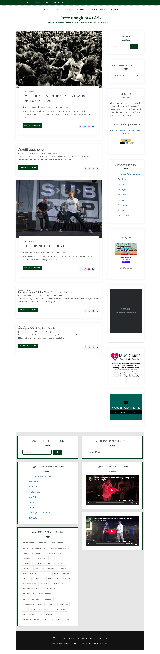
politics (48, 599)
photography (45, 594)
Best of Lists (57, 543)
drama (63, 568)
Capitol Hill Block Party (35, 558)
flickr (66, 573)
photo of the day (31, 599)
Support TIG (98, 10)
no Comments (63, 107)
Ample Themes (100, 644)
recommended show (32, 604)
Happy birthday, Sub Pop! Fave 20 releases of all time (46, 292)
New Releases (60, 584)
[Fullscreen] (136, 503)
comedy (59, 563)
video (67, 619)
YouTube (122, 195)
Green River (24, 148)
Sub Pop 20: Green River (45, 246)
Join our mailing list (54, 2)
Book (25, 548)
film (56, 573)
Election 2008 (29, 573)
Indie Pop (67, 578)
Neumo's (45, 584)
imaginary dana (27, 332)
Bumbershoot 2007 (58, 548)
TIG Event (55, 619)
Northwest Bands (31, 589)
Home (45, 10)
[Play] (88, 503)
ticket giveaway (47, 614)
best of (42, 543)
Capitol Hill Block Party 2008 (37, 563)
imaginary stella (32, 252)
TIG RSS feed (124, 215)
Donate (28, 2)
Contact (81, 10)
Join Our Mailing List (129, 174)
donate (114, 130)
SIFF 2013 (61, 609)
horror (26, 578)
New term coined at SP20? (31, 150)
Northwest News (52, 589)
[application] (112, 490)
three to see (29, 614)
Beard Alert (29, 543)
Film (68, 10)
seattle (64, 604)
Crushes (26, 568)
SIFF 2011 (48, 609)
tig (45, 619)
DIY (36, 568)
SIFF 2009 (35, 609)
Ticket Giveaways (31, 619)
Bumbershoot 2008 (31, 553)
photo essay (28, 594)
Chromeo (29, 92)
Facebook (122, 179)
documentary (49, 568)
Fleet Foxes (24, 290)
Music (57, 10)
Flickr (121, 200)
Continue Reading (32, 125)
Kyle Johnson (30, 107)
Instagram (123, 189)
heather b (24, 153)
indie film (53, 578)
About (19, 2)
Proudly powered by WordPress (67, 644)
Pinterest (122, 205)
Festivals (45, 573)
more (126, 133)
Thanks (38, 2)
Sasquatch (51, 604)
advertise (125, 130)
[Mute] (132, 503)
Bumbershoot (38, 548)
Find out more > (128, 115)
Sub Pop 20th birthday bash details (36, 328)
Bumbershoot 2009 (53, 553)
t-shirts (136, 130)
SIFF (25, 609)
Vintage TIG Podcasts (129, 210)
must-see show (30, 584)
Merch (114, 10)
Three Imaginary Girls (80, 18)
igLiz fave (39, 578)
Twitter (121, 184)
